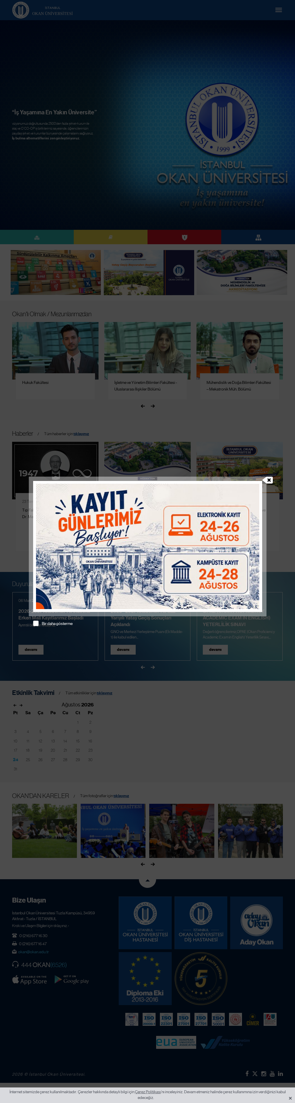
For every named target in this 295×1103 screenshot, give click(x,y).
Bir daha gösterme (57, 623)
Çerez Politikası (148, 1091)
